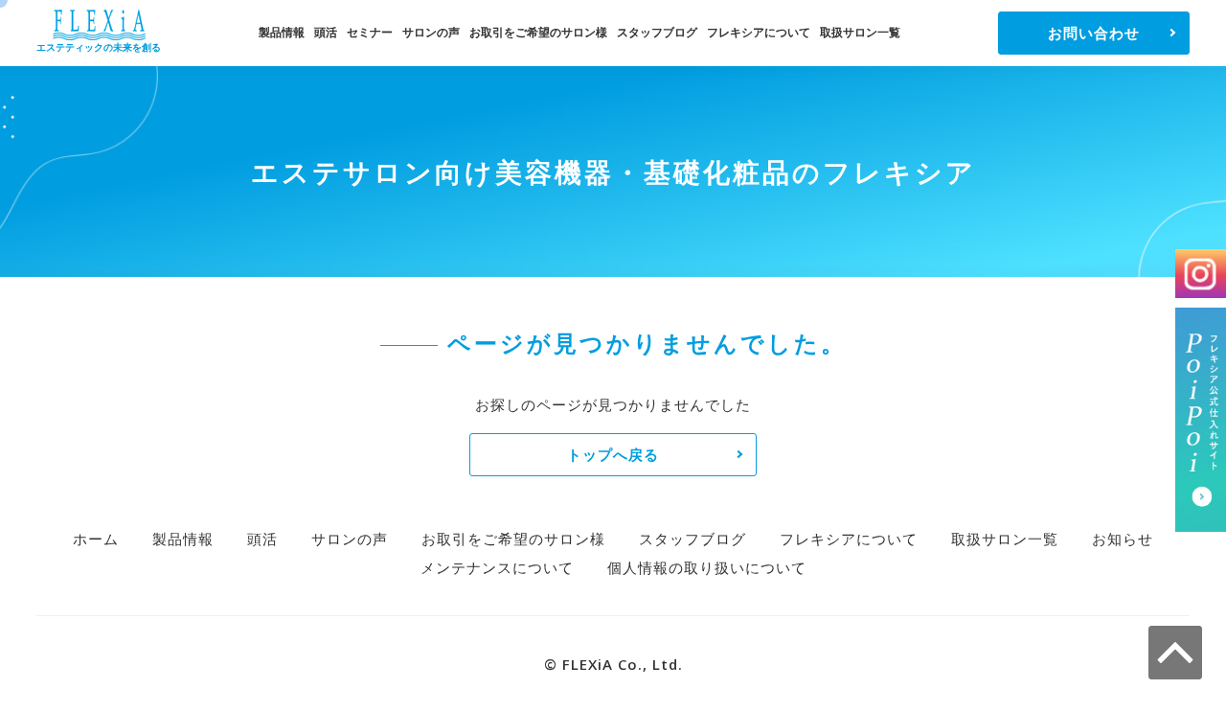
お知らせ (1122, 538)
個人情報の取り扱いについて (706, 567)
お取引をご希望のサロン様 (538, 32)
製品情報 (282, 32)
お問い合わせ (1094, 32)
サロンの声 (431, 32)
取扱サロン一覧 (860, 32)
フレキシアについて (758, 32)
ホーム (96, 538)
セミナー (370, 32)
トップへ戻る (613, 454)
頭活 (325, 32)
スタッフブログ (657, 32)
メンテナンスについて (497, 567)
